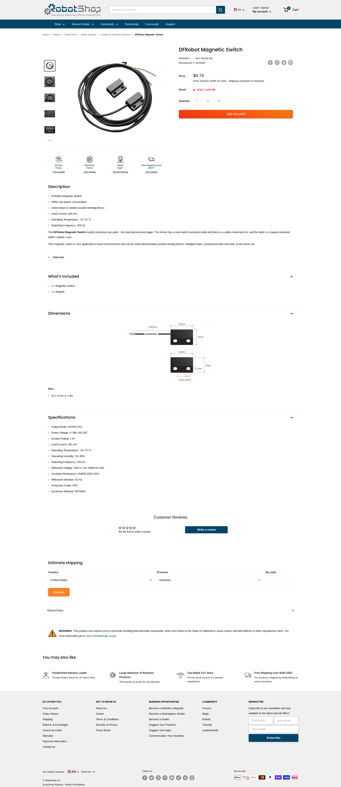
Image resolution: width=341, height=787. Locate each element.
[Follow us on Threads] (192, 777)
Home (46, 34)
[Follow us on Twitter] (151, 777)
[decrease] (197, 101)
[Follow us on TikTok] (178, 777)
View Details (59, 172)
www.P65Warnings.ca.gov (101, 635)
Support (170, 24)
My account (260, 11)
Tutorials (207, 724)
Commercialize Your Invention (166, 735)
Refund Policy (55, 610)
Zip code (270, 572)
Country (53, 572)
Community (152, 24)
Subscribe (273, 737)
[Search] (220, 10)
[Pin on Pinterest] (277, 62)
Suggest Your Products (162, 724)
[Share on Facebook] (270, 62)
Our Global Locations (53, 771)
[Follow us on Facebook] (144, 777)
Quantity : (185, 100)
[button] (49, 140)
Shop (58, 24)
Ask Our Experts (120, 172)
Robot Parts (70, 34)
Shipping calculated (239, 80)
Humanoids (108, 24)
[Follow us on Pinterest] (165, 777)
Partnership (131, 24)
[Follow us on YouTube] (171, 777)
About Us (101, 708)
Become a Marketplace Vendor (167, 713)
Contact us (49, 746)
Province (162, 572)
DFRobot (184, 58)
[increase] (219, 101)
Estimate (58, 592)
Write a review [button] (206, 529)
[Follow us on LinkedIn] (185, 777)
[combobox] (162, 10)
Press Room (103, 730)
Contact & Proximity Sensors (116, 34)
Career (100, 713)
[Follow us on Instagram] (158, 777)
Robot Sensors (88, 34)
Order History (50, 713)
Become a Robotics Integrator (166, 708)
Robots (56, 34)
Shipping (48, 719)
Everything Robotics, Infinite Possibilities (64, 784)
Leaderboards (210, 730)
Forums (206, 708)
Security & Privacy (107, 724)
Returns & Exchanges (55, 724)
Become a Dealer (159, 719)
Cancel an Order (52, 730)
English (87, 771)
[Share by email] (290, 62)
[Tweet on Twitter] (283, 62)
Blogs (205, 713)
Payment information (55, 741)
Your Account (50, 708)
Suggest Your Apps (160, 730)
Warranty (48, 735)
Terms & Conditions (107, 719)
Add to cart (236, 114)
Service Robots (81, 24)
